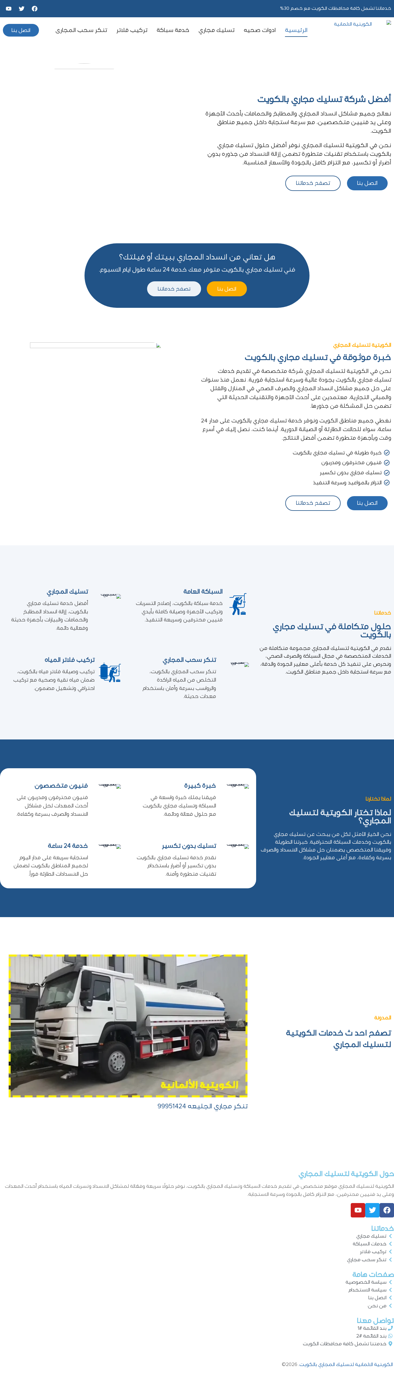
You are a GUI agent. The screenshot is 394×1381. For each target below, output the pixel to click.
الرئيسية (296, 30)
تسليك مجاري (216, 30)
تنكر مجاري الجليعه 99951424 (202, 1106)
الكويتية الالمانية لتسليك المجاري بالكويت (346, 1364)
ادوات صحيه (260, 30)
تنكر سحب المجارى (81, 30)
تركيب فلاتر (131, 30)
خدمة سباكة (173, 30)
